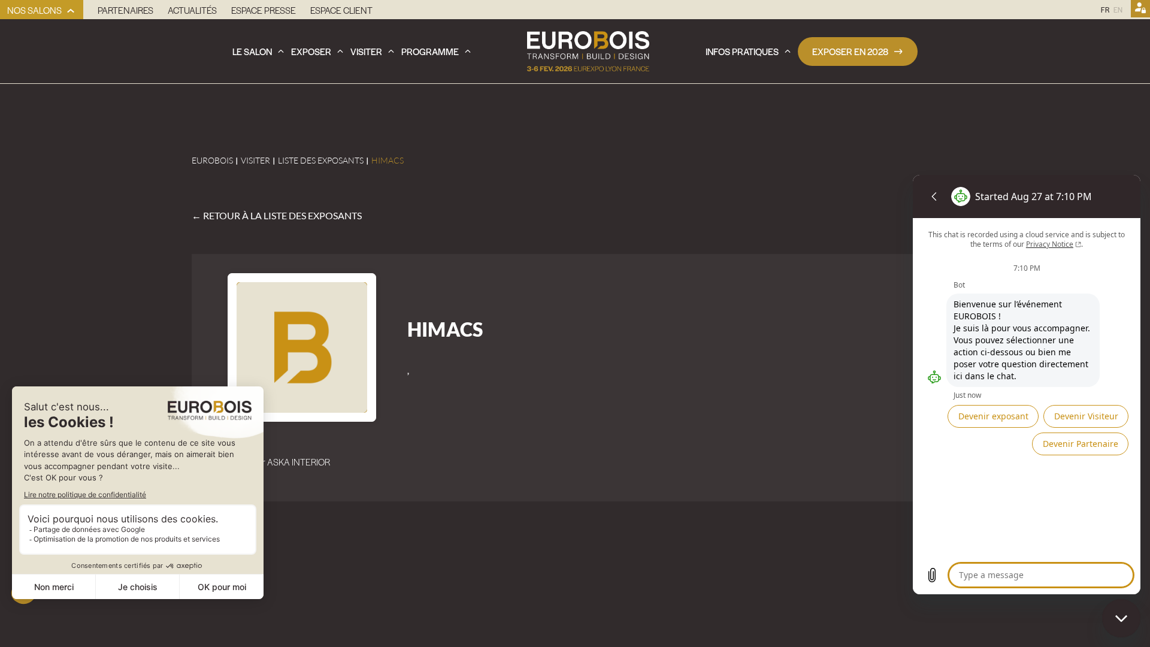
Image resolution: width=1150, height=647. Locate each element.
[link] (41, 9)
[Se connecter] (1140, 9)
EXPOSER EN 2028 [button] (850, 51)
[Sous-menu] (71, 11)
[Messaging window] (1026, 384)
